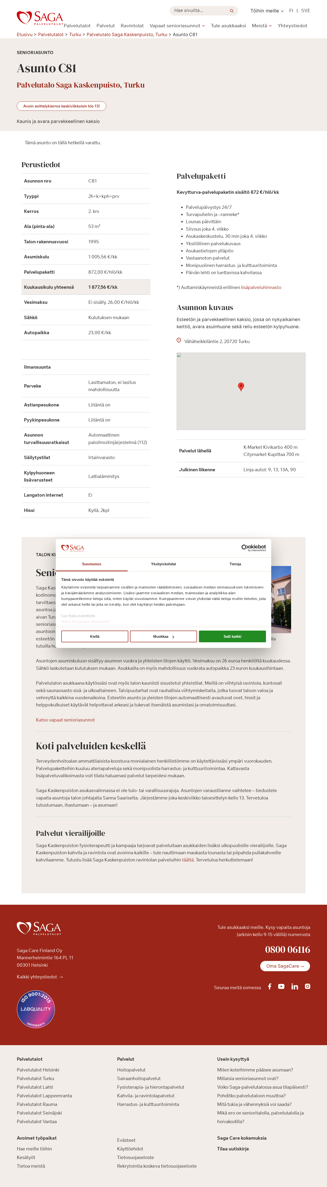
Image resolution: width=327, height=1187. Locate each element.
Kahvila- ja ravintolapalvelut (146, 1095)
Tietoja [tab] (235, 564)
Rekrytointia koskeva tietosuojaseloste (157, 1166)
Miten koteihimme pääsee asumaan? (255, 1070)
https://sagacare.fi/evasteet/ (86, 622)
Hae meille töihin (34, 1149)
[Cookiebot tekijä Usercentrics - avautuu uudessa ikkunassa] (245, 548)
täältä (188, 860)
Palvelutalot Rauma (37, 1104)
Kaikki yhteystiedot (37, 977)
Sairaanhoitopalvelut (139, 1078)
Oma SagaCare (282, 966)
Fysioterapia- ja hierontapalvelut (150, 1087)
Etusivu (25, 34)
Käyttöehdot (130, 1149)
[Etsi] (232, 11)
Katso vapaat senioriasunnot (65, 720)
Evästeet (126, 1140)
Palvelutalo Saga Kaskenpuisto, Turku (127, 34)
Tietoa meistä (31, 1166)
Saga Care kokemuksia (242, 1138)
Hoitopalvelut (131, 1070)
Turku (75, 34)
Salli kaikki (232, 636)
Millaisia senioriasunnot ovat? (248, 1078)
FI (291, 10)
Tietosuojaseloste (135, 1157)
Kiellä (94, 636)
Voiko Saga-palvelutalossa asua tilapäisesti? (262, 1087)
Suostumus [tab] (91, 564)
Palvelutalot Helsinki (38, 1070)
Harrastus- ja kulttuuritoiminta (148, 1104)
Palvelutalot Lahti (35, 1087)
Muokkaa (160, 636)
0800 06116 (287, 949)
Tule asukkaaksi (228, 25)
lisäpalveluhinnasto (261, 287)
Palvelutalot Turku (35, 1078)
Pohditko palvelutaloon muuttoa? (251, 1095)
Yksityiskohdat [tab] (163, 564)
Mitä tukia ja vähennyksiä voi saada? (254, 1104)
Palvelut (105, 25)
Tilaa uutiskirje (233, 1149)
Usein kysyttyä (233, 1059)
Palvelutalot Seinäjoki (39, 1113)
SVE (305, 10)
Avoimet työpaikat (37, 1138)
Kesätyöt (26, 1157)
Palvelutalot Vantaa (37, 1121)
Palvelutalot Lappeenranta (44, 1095)
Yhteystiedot (292, 25)
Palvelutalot (77, 25)
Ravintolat (132, 25)
